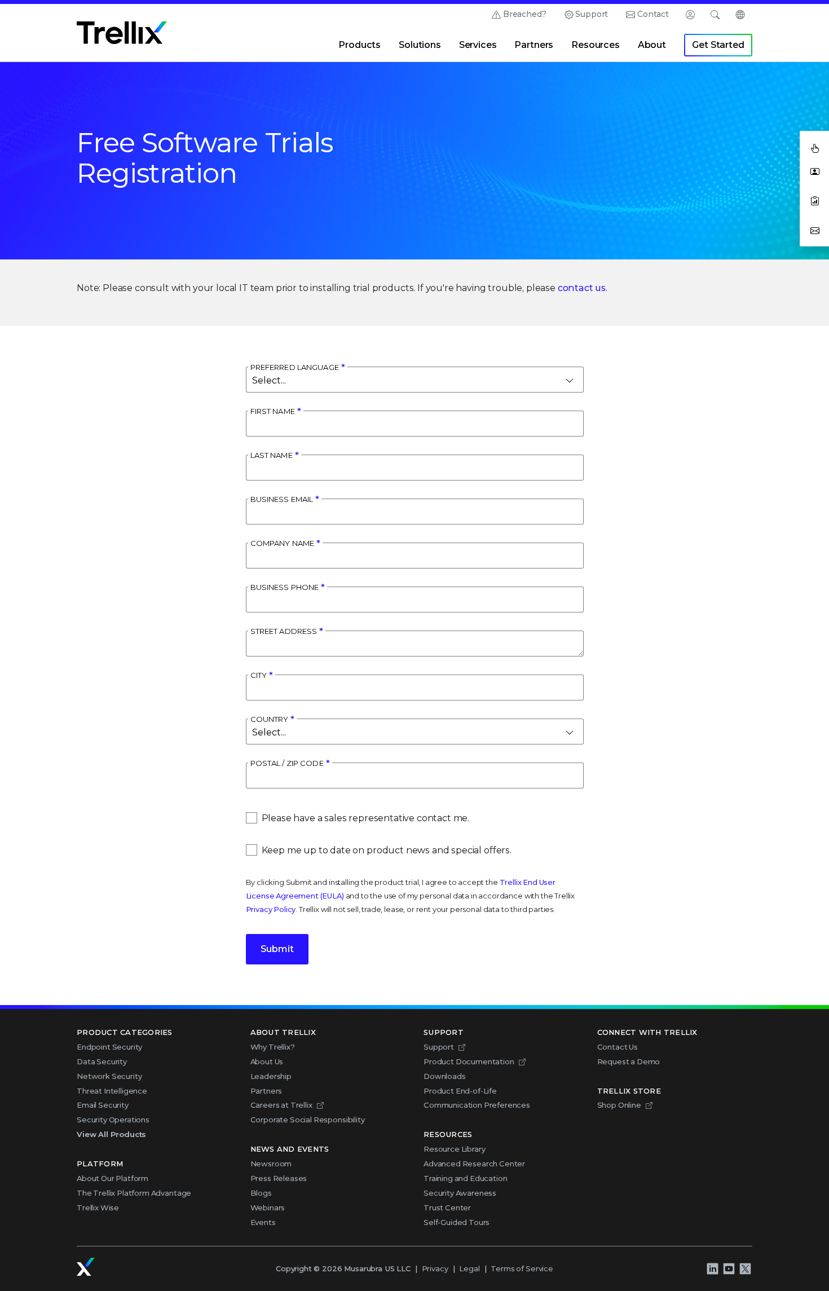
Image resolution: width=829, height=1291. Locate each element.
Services (478, 44)
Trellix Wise (98, 1207)
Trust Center (447, 1207)
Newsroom (271, 1163)
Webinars (267, 1207)
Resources (595, 44)
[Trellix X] (745, 1269)
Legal (469, 1268)
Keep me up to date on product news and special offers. (386, 850)
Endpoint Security (109, 1046)
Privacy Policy (271, 909)
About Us (267, 1061)
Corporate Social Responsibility (307, 1119)
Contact (653, 14)
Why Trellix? (272, 1046)
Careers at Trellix (281, 1104)
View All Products (111, 1134)
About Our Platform (112, 1178)
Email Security (103, 1104)
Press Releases (278, 1178)
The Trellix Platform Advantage (134, 1192)
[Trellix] (86, 1267)
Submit (277, 949)
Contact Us (617, 1046)
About (652, 44)
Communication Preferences (477, 1104)
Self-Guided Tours (457, 1222)
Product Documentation (469, 1061)
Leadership (271, 1076)
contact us (582, 288)
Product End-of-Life (460, 1090)
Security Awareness (460, 1192)
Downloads (445, 1076)
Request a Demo (628, 1061)
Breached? (524, 14)
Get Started (718, 44)
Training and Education (465, 1178)
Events (263, 1222)
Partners (533, 44)
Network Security (109, 1076)
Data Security (102, 1061)
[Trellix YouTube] (728, 1269)
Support (591, 14)
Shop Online (619, 1104)
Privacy (435, 1268)
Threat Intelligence (112, 1090)
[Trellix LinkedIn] (712, 1269)
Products (359, 44)
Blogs (261, 1192)
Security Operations (113, 1119)
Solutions (420, 44)
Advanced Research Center (474, 1163)
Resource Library (454, 1148)
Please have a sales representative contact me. (366, 818)
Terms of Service (522, 1268)
